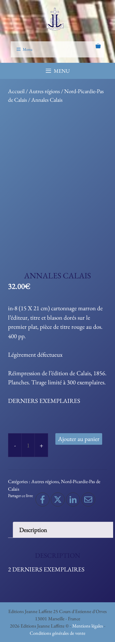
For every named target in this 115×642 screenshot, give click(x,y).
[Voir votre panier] (98, 46)
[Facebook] (42, 499)
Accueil (16, 91)
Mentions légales (87, 626)
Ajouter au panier (78, 439)
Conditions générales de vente (57, 633)
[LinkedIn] (73, 499)
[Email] (88, 499)
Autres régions (44, 91)
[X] (58, 499)
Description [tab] (33, 530)
